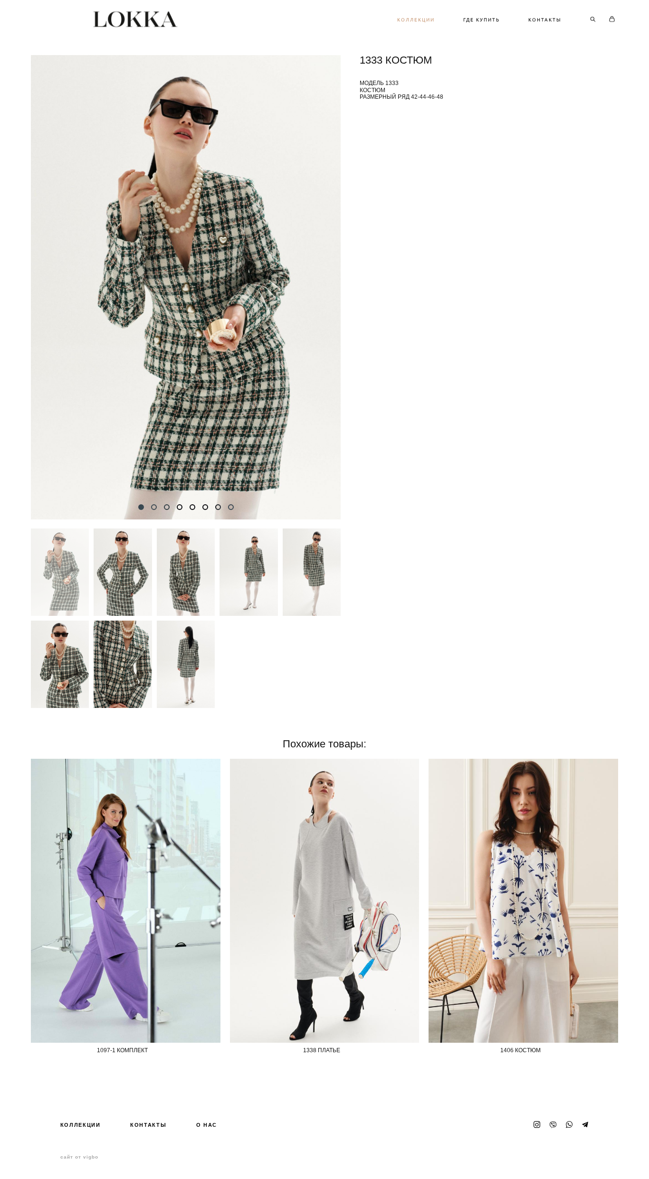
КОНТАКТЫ (545, 19)
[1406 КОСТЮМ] (523, 901)
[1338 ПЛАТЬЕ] (325, 901)
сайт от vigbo (79, 1157)
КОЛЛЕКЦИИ (416, 19)
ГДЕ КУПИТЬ (481, 19)
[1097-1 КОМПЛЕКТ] (125, 901)
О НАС (206, 1125)
